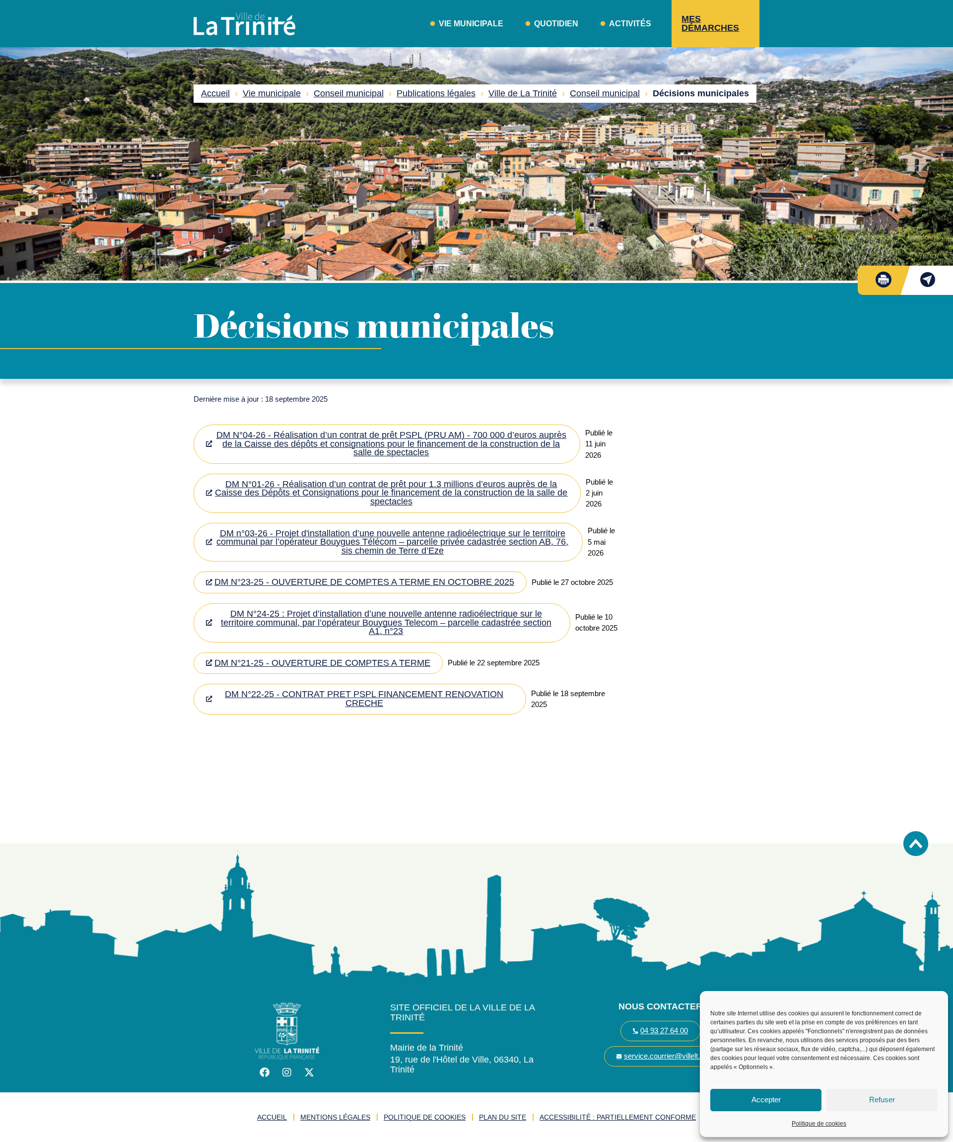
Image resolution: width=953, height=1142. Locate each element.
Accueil (215, 93)
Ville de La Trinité (522, 93)
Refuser (882, 1099)
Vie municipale (272, 93)
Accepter (766, 1099)
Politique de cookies (819, 1123)
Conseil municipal (349, 93)
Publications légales (436, 93)
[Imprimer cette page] (883, 279)
